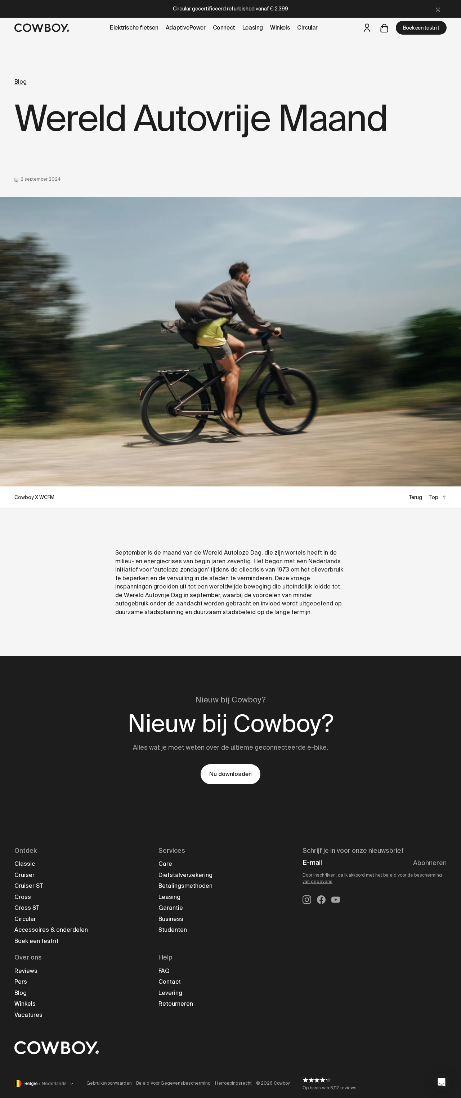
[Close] (438, 9)
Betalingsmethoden (185, 886)
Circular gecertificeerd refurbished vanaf (230, 8)
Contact (169, 981)
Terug (415, 497)
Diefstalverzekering (185, 875)
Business (170, 919)
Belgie (45, 1083)
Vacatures (28, 1015)
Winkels (25, 1003)
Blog (20, 81)
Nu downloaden (230, 774)
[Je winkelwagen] (384, 27)
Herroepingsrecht (233, 1083)
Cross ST (26, 908)
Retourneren (175, 1003)
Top (433, 497)
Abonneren (430, 863)
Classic (24, 864)
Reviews (25, 971)
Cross (22, 897)
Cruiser (24, 875)
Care (165, 864)
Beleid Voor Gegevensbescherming (173, 1083)
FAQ (164, 971)
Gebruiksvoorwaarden (109, 1083)
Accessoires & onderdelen (51, 930)
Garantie (170, 908)
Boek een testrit (421, 28)
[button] (441, 1082)
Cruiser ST (28, 886)
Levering (170, 993)
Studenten (172, 930)
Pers (20, 981)
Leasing (169, 897)
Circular (25, 919)
